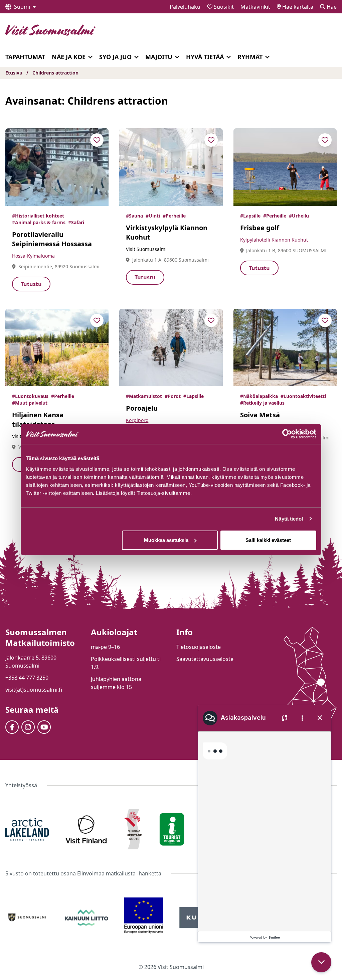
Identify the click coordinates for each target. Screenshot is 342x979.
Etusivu (13, 72)
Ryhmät (250, 57)
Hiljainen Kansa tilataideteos (37, 419)
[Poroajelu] (170, 347)
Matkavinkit (255, 6)
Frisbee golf (259, 227)
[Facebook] (12, 727)
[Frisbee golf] (285, 167)
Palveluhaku (185, 6)
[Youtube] (44, 727)
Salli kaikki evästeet (268, 540)
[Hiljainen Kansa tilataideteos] (57, 347)
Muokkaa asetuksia (166, 540)
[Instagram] (28, 727)
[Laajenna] (90, 57)
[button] (322, 923)
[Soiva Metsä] (285, 347)
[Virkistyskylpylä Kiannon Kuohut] (170, 167)
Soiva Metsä (260, 414)
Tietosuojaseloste (198, 647)
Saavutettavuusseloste (204, 659)
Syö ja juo (115, 57)
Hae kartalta (297, 6)
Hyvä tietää (205, 57)
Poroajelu (142, 408)
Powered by (264, 937)
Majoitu (158, 57)
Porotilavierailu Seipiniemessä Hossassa (52, 239)
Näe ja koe (69, 57)
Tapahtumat (25, 57)
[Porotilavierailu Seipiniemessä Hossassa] (57, 167)
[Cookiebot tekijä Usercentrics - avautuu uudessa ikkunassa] (287, 434)
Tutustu (31, 284)
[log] (264, 822)
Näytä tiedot (289, 519)
